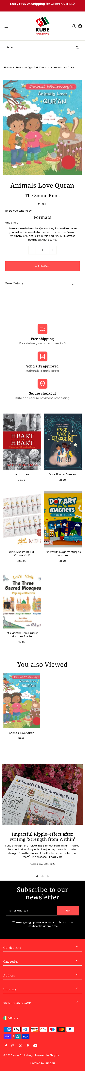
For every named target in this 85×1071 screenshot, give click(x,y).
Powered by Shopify (47, 1055)
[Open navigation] (17, 26)
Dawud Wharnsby (20, 210)
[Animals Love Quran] (21, 700)
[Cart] (80, 26)
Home (7, 67)
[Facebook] (6, 1046)
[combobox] (42, 47)
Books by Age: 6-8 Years (31, 67)
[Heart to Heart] (22, 442)
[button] (42, 284)
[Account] (74, 26)
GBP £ (11, 1017)
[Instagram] (12, 1046)
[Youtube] (35, 1046)
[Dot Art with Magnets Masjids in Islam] (63, 519)
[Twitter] (20, 1046)
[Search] (77, 47)
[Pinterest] (28, 1046)
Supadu (50, 1063)
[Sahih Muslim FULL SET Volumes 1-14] (22, 519)
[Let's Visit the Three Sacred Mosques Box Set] (22, 600)
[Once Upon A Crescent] (63, 442)
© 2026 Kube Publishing (18, 1055)
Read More (55, 857)
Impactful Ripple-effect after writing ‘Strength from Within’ (42, 837)
